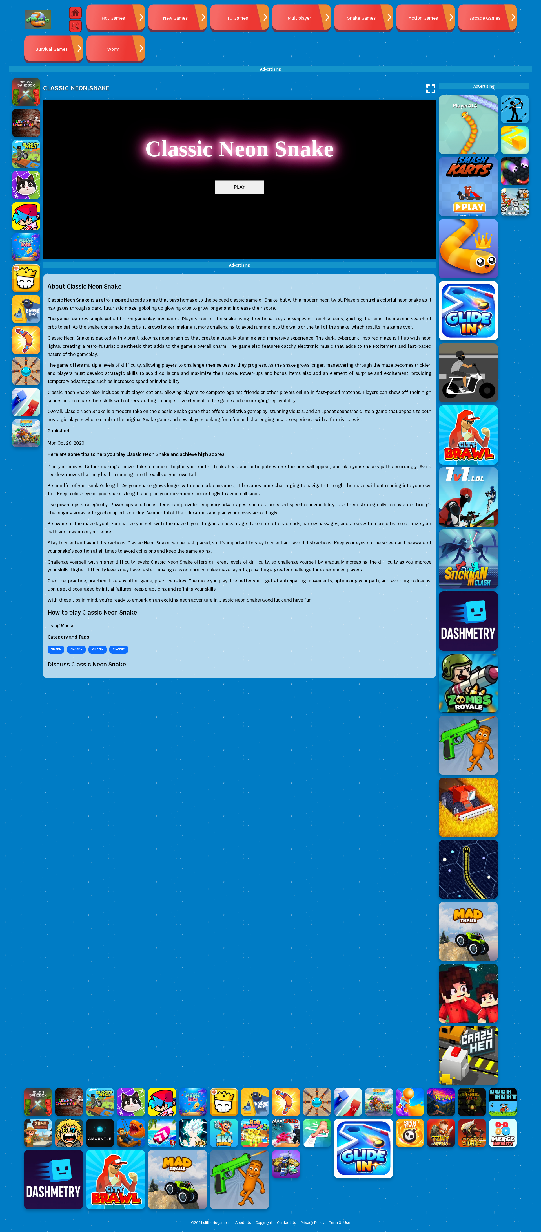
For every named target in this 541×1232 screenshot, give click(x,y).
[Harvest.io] (468, 807)
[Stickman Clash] (468, 559)
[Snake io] (468, 124)
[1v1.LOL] (468, 497)
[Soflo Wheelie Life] (468, 372)
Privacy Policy (313, 1222)
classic (119, 649)
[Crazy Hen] (468, 1055)
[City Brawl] (468, 435)
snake (56, 649)
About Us (243, 1222)
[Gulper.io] (468, 869)
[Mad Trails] (468, 931)
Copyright (264, 1222)
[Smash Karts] (468, 186)
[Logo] (38, 19)
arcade (76, 649)
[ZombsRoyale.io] (468, 683)
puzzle (97, 649)
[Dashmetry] (468, 621)
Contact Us (286, 1222)
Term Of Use (339, 1222)
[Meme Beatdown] (468, 745)
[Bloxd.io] (468, 993)
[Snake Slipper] (468, 248)
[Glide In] (468, 310)
